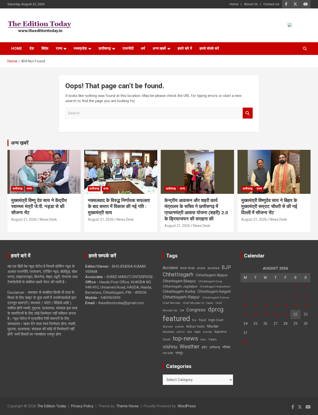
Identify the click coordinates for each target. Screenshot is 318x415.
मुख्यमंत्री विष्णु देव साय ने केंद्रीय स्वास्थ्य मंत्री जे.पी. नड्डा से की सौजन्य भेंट (39, 206)
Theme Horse (127, 406)
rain (189, 331)
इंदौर (204, 347)
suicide (207, 331)
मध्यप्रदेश (80, 48)
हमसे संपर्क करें (209, 48)
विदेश (44, 48)
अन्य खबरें (159, 48)
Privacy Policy (82, 406)
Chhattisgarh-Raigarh (214, 291)
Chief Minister (172, 303)
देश (32, 48)
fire (194, 320)
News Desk (48, 219)
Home (234, 4)
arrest (201, 268)
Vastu (212, 339)
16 (306, 305)
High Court (215, 320)
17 (245, 314)
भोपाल (226, 347)
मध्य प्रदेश (168, 353)
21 (285, 314)
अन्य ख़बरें (20, 143)
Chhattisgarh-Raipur (181, 296)
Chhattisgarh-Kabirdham (215, 286)
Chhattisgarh (178, 274)
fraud (202, 320)
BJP (226, 267)
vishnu (170, 347)
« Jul (244, 342)
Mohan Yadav (195, 326)
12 (265, 305)
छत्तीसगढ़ (214, 347)
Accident (170, 267)
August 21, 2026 (24, 219)
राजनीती (127, 48)
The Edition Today (51, 406)
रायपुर (179, 353)
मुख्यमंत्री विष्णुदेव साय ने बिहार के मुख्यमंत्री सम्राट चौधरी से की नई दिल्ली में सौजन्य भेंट (269, 206)
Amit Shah (187, 268)
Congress (196, 309)
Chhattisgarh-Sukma (215, 297)
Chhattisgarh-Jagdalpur (180, 286)
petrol (181, 331)
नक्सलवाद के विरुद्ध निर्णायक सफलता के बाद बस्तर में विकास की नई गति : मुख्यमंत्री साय (119, 206)
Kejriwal (168, 326)
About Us (251, 4)
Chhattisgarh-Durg (210, 281)
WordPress (187, 406)
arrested (213, 268)
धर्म (143, 48)
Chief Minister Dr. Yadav (198, 303)
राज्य (59, 48)
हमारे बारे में (185, 48)
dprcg (216, 309)
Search (248, 113)
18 (255, 314)
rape (197, 331)
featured (176, 318)
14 (285, 305)
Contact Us (271, 4)
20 (276, 314)
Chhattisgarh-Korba (179, 291)
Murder (213, 326)
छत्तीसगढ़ (105, 48)
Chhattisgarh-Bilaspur (179, 281)
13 (276, 305)
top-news (185, 338)
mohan (179, 326)
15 (295, 305)
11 (255, 305)
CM (182, 310)
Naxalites (168, 331)
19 (265, 314)
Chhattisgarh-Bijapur (212, 275)
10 (245, 305)
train (203, 339)
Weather (189, 346)
